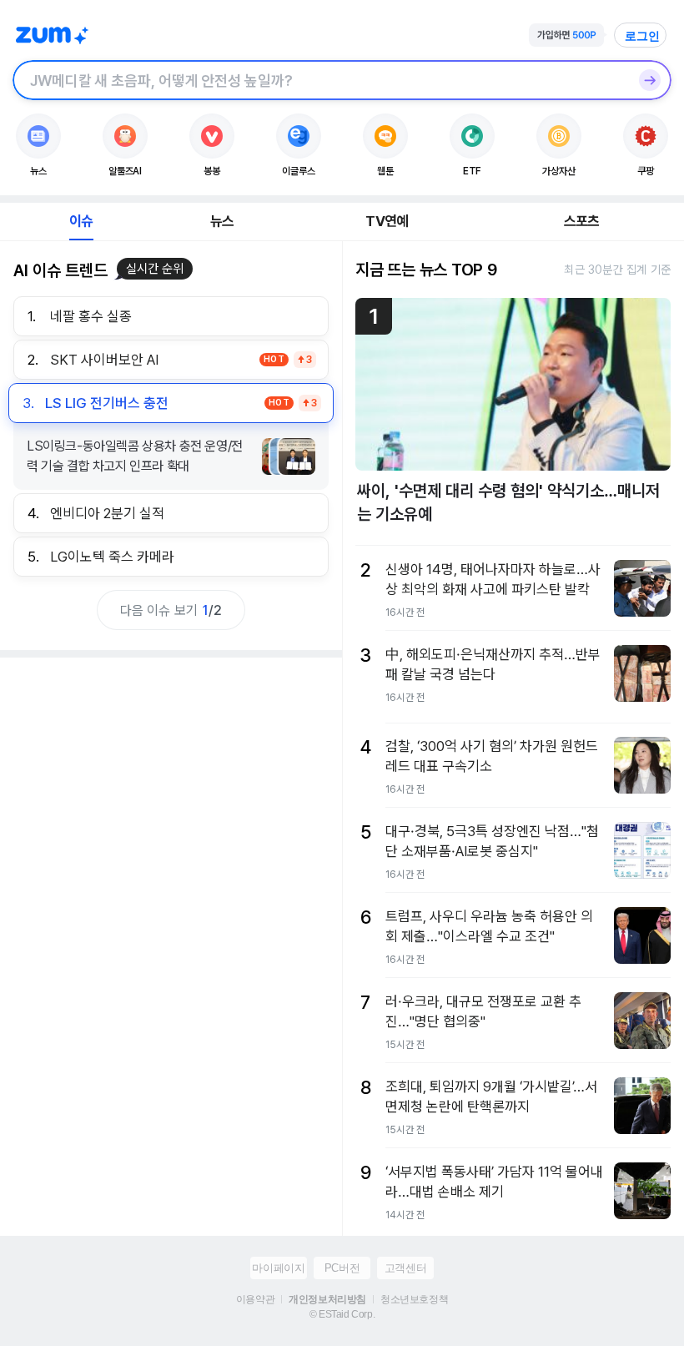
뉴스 (222, 221)
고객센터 (405, 1268)
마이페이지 (278, 1268)
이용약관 (255, 1299)
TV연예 (386, 221)
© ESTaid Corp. (342, 1314)
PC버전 (342, 1268)
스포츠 (582, 221)
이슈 (81, 221)
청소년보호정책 (414, 1299)
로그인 (642, 36)
